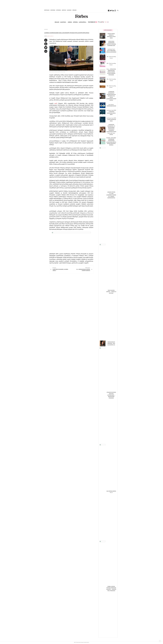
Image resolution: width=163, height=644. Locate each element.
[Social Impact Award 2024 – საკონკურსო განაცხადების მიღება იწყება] (103, 112)
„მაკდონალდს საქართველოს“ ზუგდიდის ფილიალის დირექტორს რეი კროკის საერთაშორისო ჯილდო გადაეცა (111, 96)
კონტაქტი (74, 10)
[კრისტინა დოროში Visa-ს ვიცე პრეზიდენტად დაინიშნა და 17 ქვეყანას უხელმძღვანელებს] (103, 195)
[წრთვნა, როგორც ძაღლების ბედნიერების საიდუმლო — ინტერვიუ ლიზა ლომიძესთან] (103, 588)
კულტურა (75, 22)
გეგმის (55, 103)
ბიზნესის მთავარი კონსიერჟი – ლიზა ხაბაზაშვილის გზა (111, 343)
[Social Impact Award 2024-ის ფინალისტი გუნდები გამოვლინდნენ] (103, 50)
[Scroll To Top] (160, 641)
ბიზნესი (70, 22)
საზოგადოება (82, 22)
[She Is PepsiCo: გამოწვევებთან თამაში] (103, 105)
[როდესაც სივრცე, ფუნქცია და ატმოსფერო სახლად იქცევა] (103, 36)
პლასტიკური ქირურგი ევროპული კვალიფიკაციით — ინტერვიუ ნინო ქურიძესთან (111, 395)
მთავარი (57, 22)
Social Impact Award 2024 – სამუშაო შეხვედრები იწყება (111, 120)
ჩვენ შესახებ (46, 10)
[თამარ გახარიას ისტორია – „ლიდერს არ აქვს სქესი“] (103, 292)
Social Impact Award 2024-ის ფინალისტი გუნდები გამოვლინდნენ (111, 51)
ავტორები (64, 10)
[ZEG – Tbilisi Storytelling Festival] (103, 57)
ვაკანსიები (69, 10)
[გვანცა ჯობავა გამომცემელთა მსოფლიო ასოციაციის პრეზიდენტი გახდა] (103, 43)
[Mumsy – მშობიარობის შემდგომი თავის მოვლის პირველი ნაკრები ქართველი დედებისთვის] (103, 72)
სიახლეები (63, 22)
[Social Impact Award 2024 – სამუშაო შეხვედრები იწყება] (103, 119)
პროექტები (58, 10)
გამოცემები (52, 10)
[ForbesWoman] (81, 16)
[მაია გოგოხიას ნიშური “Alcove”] (103, 492)
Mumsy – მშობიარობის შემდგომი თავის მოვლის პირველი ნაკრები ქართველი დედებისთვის (111, 72)
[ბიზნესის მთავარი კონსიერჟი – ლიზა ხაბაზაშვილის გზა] (103, 343)
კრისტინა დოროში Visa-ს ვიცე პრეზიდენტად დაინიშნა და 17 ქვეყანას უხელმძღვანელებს (111, 195)
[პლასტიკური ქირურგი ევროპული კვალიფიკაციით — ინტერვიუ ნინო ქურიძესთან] (103, 395)
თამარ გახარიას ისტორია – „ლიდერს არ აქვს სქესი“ (111, 292)
